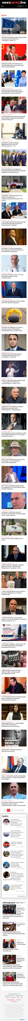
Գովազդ (19, 999)
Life (21, 997)
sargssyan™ (22, 1019)
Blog (18, 997)
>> (23, 810)
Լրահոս (5, 816)
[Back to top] (25, 1018)
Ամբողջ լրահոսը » (22, 896)
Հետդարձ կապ (11, 999)
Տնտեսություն (19, 995)
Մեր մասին (14, 1001)
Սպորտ (7, 997)
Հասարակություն (9, 995)
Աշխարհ (13, 997)
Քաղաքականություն (14, 994)
